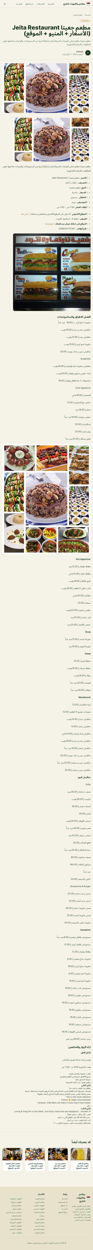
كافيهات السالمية (16, 1229)
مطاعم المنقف (17, 1216)
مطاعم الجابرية (17, 1205)
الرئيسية (51, 4)
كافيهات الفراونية (16, 1199)
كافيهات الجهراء (16, 1202)
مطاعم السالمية (39, 1212)
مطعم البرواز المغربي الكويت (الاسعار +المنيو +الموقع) (35, 1165)
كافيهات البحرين (39, 1209)
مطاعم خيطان (17, 1209)
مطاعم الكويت (77, 15)
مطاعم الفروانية (39, 1222)
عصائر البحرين (40, 1226)
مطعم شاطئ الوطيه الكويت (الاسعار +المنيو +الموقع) (13, 1165)
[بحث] (4, 4)
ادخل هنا (25, 214)
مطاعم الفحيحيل (16, 1219)
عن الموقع (29, 4)
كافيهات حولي (17, 1233)
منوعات (42, 1216)
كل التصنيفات (63, 1202)
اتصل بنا (19, 4)
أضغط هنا (49, 224)
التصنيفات (40, 4)
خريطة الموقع (63, 1212)
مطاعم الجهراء (40, 1233)
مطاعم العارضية (39, 1229)
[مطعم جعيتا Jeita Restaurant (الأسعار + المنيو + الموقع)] (46, 139)
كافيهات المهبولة (16, 1222)
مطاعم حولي (40, 1219)
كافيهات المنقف (16, 1226)
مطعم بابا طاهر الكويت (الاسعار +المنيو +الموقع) (82, 1165)
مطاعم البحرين (40, 1202)
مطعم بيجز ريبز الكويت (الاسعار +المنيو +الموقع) (59, 1165)
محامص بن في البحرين (14, 1212)
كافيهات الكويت (39, 1205)
